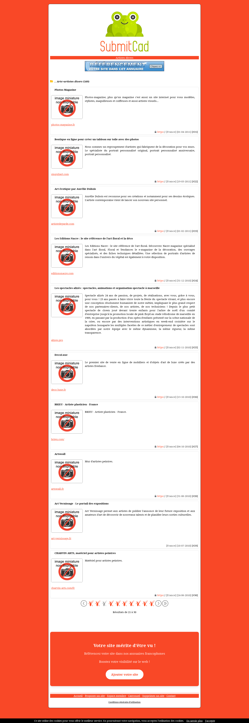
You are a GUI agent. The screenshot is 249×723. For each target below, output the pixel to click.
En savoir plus (194, 720)
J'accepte (210, 720)
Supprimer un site (153, 695)
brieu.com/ (57, 439)
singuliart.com (60, 174)
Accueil (78, 695)
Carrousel (134, 695)
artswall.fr (57, 488)
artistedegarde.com (62, 223)
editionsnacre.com (62, 273)
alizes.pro (57, 340)
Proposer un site (95, 695)
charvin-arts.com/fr (63, 588)
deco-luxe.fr (58, 389)
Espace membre (116, 695)
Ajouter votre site (124, 674)
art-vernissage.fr (61, 538)
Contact (171, 695)
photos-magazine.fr (63, 124)
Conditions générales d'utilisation (124, 702)
